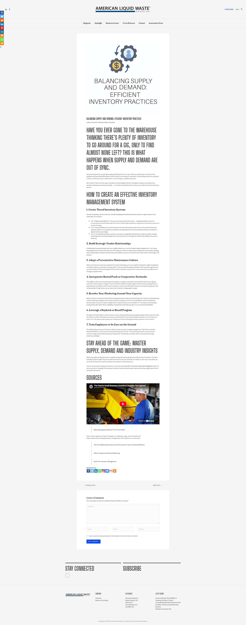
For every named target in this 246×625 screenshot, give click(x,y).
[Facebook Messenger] (107, 471)
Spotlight (98, 23)
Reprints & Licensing (101, 600)
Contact (142, 23)
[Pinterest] (2, 28)
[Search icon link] (242, 9)
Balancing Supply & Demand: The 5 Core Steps (109, 429)
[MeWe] (2, 32)
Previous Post (89, 485)
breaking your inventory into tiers (126, 214)
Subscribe (132, 568)
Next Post (157, 485)
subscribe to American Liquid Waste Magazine (138, 366)
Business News (103, 122)
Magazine (87, 23)
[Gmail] (111, 471)
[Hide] (1, 47)
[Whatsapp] (99, 471)
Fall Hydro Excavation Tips (163, 609)
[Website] (149, 529)
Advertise (98, 598)
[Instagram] (103, 471)
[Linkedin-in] (67, 575)
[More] (114, 471)
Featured (128, 602)
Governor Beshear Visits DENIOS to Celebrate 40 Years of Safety (166, 599)
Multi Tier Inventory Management (105, 461)
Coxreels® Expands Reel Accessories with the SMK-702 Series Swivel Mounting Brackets (168, 604)
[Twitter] (92, 471)
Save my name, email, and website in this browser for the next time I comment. (113, 536)
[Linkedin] (6, 9)
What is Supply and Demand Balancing (107, 453)
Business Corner (112, 23)
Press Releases (129, 23)
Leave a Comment (92, 122)
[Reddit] (2, 20)
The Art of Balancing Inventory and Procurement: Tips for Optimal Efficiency (119, 444)
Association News (156, 23)
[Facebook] (9, 9)
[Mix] (2, 36)
